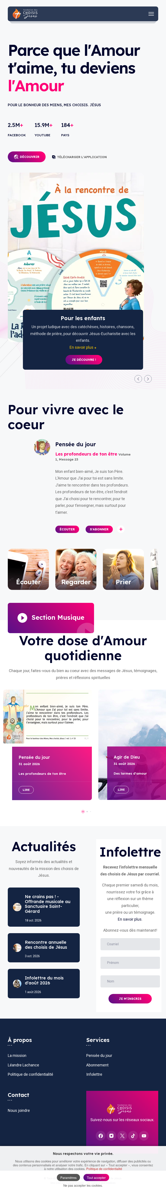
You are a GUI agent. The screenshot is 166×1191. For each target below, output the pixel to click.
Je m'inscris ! (84, 353)
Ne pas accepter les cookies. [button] (83, 1185)
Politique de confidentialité (30, 1074)
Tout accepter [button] (96, 1177)
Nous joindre (19, 1110)
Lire (26, 789)
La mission (17, 1055)
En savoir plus (130, 919)
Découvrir (29, 157)
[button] (138, 379)
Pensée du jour (99, 1055)
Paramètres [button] (68, 1177)
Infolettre (94, 1074)
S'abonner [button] (99, 529)
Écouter (67, 529)
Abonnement (97, 1065)
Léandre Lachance (23, 1065)
